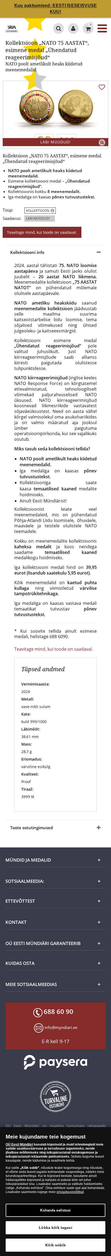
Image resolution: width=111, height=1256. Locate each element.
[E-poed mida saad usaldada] (55, 1096)
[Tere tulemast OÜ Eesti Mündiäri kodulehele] (73, 28)
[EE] (12, 28)
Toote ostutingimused (31, 827)
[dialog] (55, 1191)
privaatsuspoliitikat (70, 1192)
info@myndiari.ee (60, 1027)
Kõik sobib (55, 1245)
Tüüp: (8, 210)
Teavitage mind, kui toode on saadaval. (42, 232)
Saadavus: (12, 218)
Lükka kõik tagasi (55, 1227)
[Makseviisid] (55, 1062)
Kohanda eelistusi (55, 1210)
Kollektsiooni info (27, 252)
